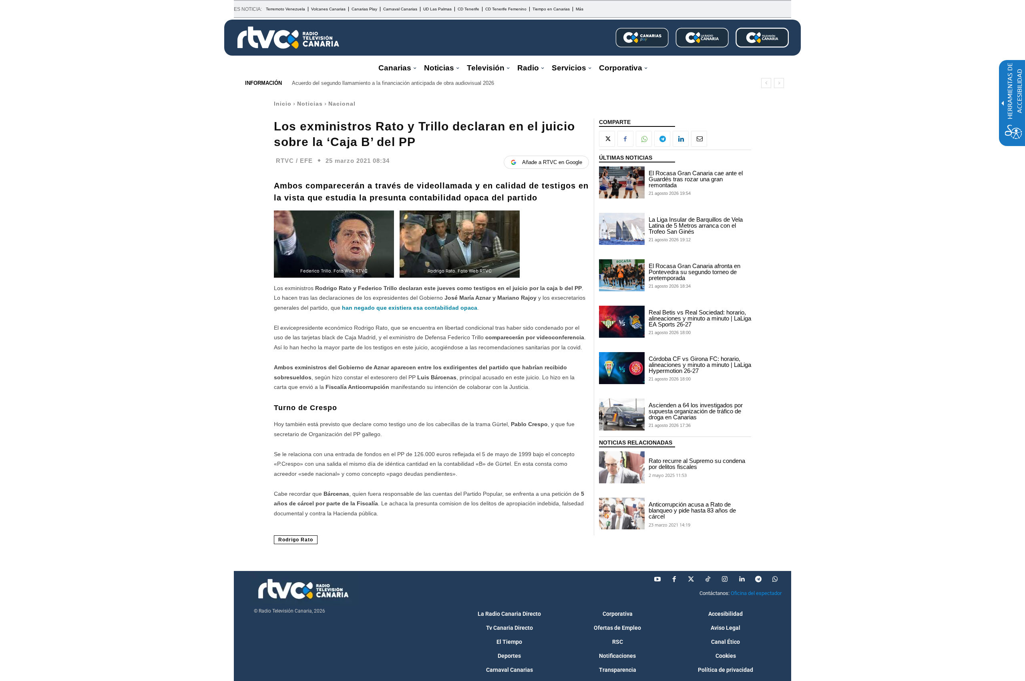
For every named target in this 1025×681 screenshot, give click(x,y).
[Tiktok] (707, 579)
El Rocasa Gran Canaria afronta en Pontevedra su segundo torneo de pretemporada (694, 271)
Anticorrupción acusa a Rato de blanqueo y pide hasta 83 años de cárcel (692, 510)
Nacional (342, 103)
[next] (779, 83)
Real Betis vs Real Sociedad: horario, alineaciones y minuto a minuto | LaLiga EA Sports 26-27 (700, 318)
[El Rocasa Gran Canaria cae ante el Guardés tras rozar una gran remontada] (622, 182)
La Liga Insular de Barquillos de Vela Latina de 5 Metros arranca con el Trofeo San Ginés (696, 225)
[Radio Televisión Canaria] (288, 38)
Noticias (310, 103)
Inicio (282, 103)
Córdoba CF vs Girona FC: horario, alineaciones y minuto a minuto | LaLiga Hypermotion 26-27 (700, 364)
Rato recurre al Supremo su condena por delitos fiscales (697, 463)
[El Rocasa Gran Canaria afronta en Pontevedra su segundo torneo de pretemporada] (622, 275)
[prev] (766, 83)
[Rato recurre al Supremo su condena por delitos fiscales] (622, 467)
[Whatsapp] (775, 579)
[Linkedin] (681, 139)
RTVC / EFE (294, 161)
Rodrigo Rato (295, 540)
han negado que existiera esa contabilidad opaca (409, 307)
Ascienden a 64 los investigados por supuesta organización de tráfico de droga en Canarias (696, 411)
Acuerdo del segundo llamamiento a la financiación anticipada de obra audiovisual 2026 (393, 83)
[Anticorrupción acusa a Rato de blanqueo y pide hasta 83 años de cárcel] (622, 514)
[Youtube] (657, 579)
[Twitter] (691, 579)
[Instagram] (724, 579)
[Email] (699, 139)
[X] (607, 139)
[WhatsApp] (644, 139)
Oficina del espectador (756, 593)
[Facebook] (625, 139)
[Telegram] (662, 139)
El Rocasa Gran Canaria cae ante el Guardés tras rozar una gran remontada (696, 179)
